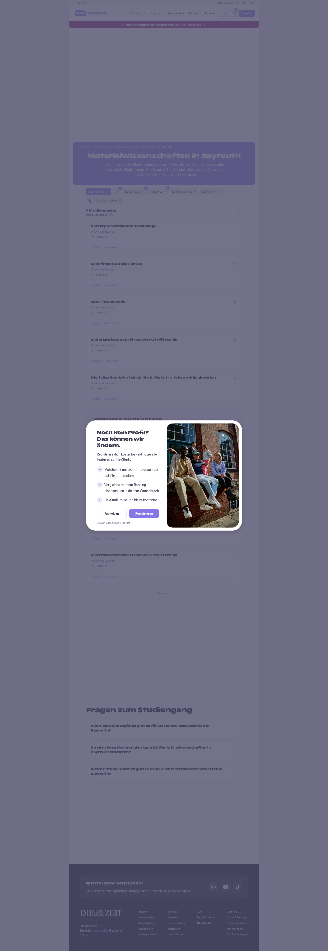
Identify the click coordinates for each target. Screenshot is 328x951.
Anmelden (112, 513)
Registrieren (144, 513)
